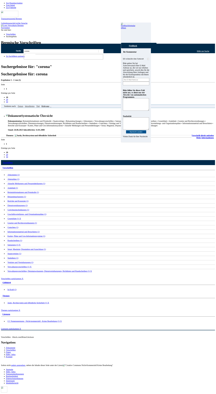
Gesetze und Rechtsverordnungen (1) (22, 223)
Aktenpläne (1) (13, 179)
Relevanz (45, 106)
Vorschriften (11, 34)
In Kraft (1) (12, 289)
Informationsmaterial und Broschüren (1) (24, 232)
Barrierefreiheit (12, 376)
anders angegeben (18, 365)
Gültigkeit (6, 282)
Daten (8, 352)
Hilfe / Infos (11, 354)
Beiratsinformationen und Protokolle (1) (23, 192)
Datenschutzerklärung (14, 378)
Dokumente (10, 348)
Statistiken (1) (13, 258)
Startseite (9, 369)
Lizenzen (6, 314)
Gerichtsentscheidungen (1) (18, 210)
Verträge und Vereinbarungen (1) (20, 262)
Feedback (133, 46)
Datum (20, 106)
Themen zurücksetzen (10, 310)
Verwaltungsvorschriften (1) (20, 267)
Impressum (10, 381)
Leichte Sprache (21, 23)
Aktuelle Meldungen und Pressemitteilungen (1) (26, 183)
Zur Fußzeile (11, 8)
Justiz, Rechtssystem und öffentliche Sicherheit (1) (28, 303)
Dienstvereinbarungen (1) (18, 205)
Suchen (100, 51)
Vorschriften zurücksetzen (12, 279)
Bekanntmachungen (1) (17, 197)
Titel (38, 106)
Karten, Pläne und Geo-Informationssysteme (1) (26, 236)
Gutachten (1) (13, 227)
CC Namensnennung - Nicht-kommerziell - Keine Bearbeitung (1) (35, 321)
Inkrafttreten (29, 106)
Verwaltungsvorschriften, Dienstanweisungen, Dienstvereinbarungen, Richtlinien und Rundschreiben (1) (50, 271)
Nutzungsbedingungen (15, 374)
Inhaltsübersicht (12, 383)
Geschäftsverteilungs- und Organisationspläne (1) (27, 214)
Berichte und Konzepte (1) (18, 201)
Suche (18, 51)
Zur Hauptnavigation (14, 3)
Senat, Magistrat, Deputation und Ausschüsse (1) (27, 249)
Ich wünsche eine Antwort (133, 59)
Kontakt (9, 357)
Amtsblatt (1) (13, 188)
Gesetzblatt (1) (14, 219)
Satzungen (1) (14, 245)
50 (7, 102)
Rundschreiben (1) (15, 240)
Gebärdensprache (8, 23)
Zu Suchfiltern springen (15, 56)
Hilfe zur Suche (203, 51)
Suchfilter (8, 162)
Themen (6, 296)
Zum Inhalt (10, 5)
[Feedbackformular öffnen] (123, 33)
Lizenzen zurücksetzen (11, 329)
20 (7, 99)
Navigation (5, 28)
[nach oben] (4, 392)
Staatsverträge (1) (14, 254)
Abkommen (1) (14, 175)
